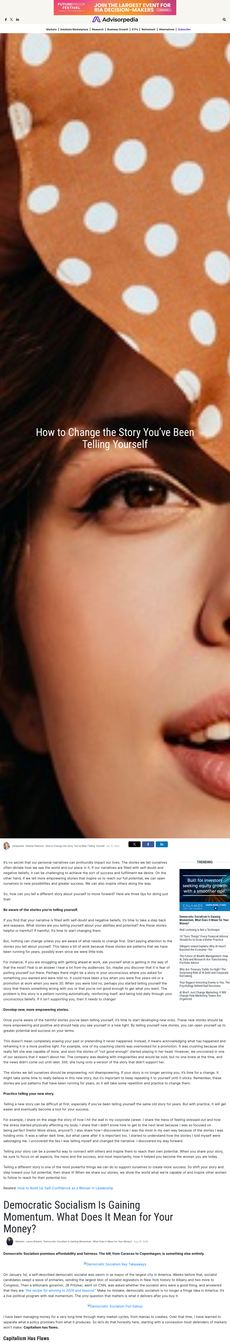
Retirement (148, 29)
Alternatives (166, 29)
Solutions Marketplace (74, 29)
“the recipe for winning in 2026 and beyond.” (60, 1290)
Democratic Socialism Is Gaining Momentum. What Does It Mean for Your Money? (87, 1241)
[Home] (115, 19)
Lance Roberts (34, 1241)
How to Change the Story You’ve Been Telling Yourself (75, 845)
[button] (134, 844)
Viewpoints (18, 845)
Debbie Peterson (35, 845)
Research (98, 29)
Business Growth (117, 29)
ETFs (135, 29)
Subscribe (184, 29)
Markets (51, 29)
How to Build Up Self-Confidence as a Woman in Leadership (65, 1188)
